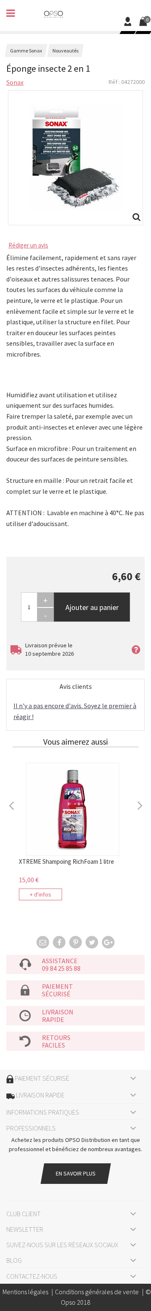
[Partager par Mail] (42, 942)
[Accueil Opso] (53, 13)
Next (139, 804)
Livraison (57, 1012)
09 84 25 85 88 (61, 968)
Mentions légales (25, 1292)
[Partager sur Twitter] (92, 942)
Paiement (57, 986)
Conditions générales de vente (97, 1292)
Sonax (14, 82)
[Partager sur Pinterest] (75, 942)
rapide (53, 1019)
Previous (11, 804)
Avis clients (76, 686)
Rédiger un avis (28, 245)
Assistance (60, 961)
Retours (56, 1037)
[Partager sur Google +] (108, 942)
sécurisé (56, 994)
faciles (53, 1045)
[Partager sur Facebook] (59, 942)
